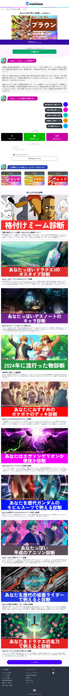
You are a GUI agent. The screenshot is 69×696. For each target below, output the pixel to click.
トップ (2, 9)
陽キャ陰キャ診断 (7, 685)
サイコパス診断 (6, 673)
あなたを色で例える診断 (13, 9)
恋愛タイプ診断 (6, 683)
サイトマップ (29, 683)
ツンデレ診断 (6, 678)
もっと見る (34, 662)
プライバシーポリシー (32, 673)
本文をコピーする (36, 158)
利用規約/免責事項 (31, 675)
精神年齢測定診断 (7, 680)
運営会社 (28, 678)
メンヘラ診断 (6, 675)
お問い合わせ (29, 680)
